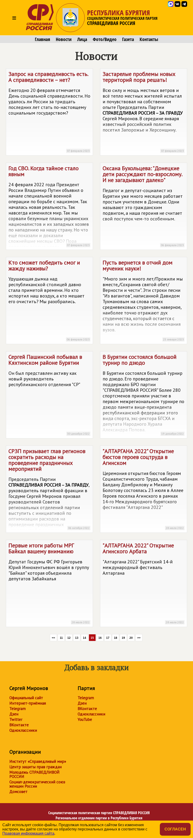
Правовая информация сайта (28, 833)
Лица (82, 39)
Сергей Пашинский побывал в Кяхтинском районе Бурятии (49, 394)
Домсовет (18, 791)
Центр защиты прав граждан (35, 767)
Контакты (149, 39)
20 (131, 638)
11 (61, 638)
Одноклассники (23, 730)
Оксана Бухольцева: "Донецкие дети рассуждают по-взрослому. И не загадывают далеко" (143, 206)
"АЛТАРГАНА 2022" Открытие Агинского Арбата (143, 583)
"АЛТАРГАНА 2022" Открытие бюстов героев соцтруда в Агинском (143, 488)
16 (100, 638)
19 (123, 638)
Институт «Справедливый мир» (37, 761)
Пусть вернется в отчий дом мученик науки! (143, 300)
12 (69, 638)
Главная (42, 39)
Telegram (17, 708)
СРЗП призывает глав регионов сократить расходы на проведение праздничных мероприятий (49, 490)
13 (76, 638)
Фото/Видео (105, 39)
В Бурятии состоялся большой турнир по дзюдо (143, 394)
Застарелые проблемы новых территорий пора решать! (143, 111)
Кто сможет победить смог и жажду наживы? (49, 300)
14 (84, 638)
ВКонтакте (19, 725)
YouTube (85, 719)
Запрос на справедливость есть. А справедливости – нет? (49, 111)
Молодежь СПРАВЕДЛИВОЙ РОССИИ (34, 774)
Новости (64, 39)
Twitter (15, 719)
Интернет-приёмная (27, 703)
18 (115, 638)
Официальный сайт (26, 698)
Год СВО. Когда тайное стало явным (49, 207)
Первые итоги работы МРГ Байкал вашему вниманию (49, 583)
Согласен (175, 829)
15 (92, 638)
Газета (128, 39)
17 (107, 638)
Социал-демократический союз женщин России (37, 784)
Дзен (13, 714)
